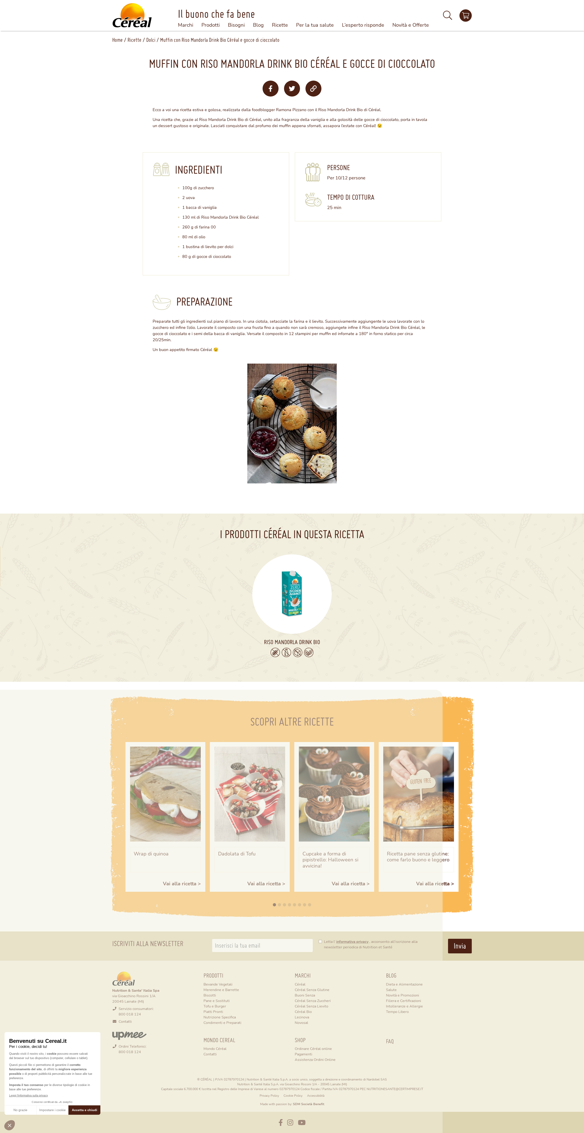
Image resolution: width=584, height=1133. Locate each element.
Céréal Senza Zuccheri (313, 1000)
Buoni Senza (305, 995)
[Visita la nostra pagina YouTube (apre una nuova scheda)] (302, 1122)
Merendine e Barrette (221, 989)
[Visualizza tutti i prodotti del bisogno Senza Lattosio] (286, 652)
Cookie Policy (293, 1095)
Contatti (125, 1021)
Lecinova (302, 1017)
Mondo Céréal (215, 1048)
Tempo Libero (397, 1011)
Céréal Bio (303, 1011)
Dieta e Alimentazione (404, 984)
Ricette (134, 40)
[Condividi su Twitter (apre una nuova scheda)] (292, 89)
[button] (447, 17)
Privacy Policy (269, 1095)
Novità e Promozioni (402, 995)
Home (117, 40)
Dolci (150, 40)
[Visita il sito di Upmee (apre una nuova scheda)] (465, 15)
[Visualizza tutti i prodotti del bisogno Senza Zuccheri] (297, 652)
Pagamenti (303, 1054)
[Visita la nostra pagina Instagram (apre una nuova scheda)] (290, 1122)
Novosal (301, 1022)
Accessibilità (315, 1095)
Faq (390, 1041)
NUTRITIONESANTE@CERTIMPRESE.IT (395, 1089)
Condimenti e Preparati (222, 1022)
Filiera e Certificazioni (403, 1000)
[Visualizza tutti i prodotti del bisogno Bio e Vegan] (308, 652)
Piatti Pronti (213, 1011)
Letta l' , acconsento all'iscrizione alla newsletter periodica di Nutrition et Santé (370, 944)
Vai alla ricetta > (182, 883)
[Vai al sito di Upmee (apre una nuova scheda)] (129, 1035)
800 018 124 (130, 1014)
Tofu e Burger (214, 1006)
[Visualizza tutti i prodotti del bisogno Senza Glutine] (275, 652)
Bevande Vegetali (217, 984)
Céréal (300, 984)
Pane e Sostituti (216, 1000)
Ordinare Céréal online (313, 1048)
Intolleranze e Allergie (404, 1006)
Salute (391, 989)
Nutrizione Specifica (219, 1017)
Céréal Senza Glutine (312, 989)
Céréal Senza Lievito (311, 1006)
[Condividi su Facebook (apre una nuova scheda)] (271, 89)
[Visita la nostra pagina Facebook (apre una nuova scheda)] (280, 1122)
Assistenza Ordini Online (315, 1059)
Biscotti (209, 995)
